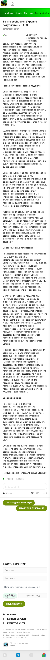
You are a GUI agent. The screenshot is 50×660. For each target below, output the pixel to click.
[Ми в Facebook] (31, 655)
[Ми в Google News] (44, 655)
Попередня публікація (19, 502)
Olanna (9, 493)
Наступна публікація (31, 508)
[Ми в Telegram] (18, 655)
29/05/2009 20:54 (11, 29)
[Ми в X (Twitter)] (5, 655)
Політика (28, 13)
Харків (19, 13)
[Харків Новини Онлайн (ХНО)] (4, 4)
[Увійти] (12, 4)
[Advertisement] (25, 536)
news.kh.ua (8, 13)
